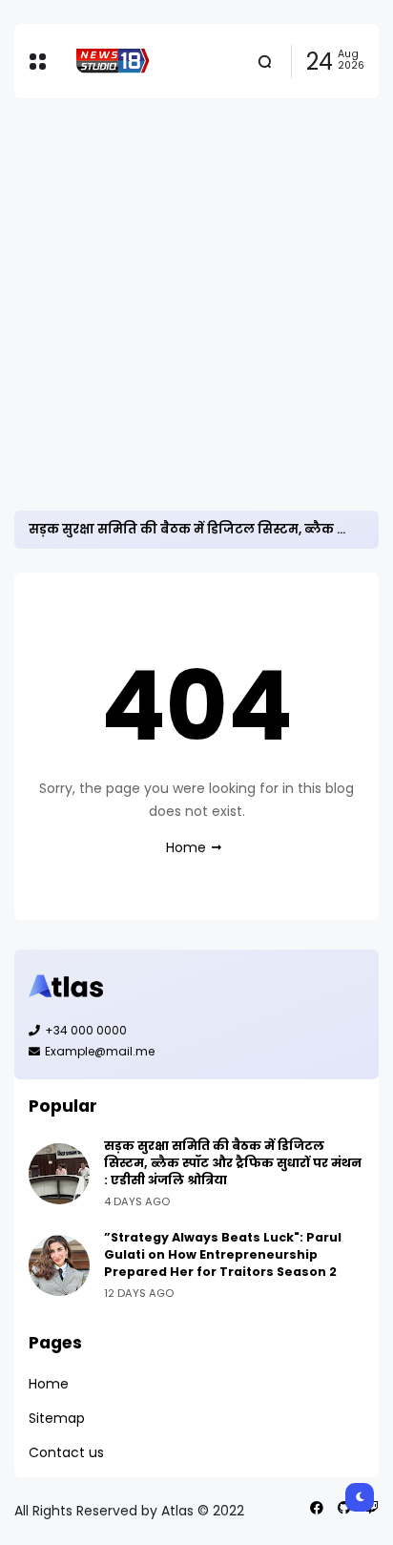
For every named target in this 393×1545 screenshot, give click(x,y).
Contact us (66, 1452)
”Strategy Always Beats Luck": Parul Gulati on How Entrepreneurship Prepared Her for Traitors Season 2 (222, 1254)
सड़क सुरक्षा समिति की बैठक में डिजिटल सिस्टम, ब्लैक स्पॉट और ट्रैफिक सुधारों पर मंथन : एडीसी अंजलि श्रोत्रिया (233, 1163)
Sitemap (57, 1418)
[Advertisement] (196, 304)
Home (186, 847)
